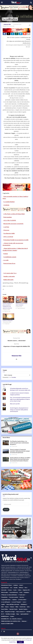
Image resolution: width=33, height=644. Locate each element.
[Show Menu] (2, 2)
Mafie (2, 607)
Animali (21, 585)
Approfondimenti (5, 587)
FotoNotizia (26, 592)
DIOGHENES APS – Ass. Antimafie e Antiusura (11, 619)
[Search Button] (31, 2)
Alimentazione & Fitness (6, 585)
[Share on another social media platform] (28, 34)
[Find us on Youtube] (4, 632)
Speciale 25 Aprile (13, 609)
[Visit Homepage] (16, 2)
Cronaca (10, 590)
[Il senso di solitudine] (8, 316)
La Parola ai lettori (22, 599)
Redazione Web (7, 24)
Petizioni (12, 607)
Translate (13, 377)
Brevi (26, 587)
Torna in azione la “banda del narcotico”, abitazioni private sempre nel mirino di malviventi (20, 451)
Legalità (3, 604)
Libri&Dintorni (24, 604)
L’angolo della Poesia (5, 599)
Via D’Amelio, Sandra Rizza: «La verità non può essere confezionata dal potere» (19, 443)
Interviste (22, 597)
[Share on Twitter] (8, 34)
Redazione (24, 621)
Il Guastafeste (4, 597)
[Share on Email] (25, 34)
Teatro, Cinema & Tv (20, 611)
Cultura (19, 590)
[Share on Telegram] (21, 34)
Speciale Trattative (23, 609)
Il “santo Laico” (22, 595)
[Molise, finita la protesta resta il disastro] (21, 299)
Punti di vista (22, 607)
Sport (2, 611)
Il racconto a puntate (13, 597)
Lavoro (24, 602)
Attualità (15, 587)
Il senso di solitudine (7, 320)
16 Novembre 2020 (17, 24)
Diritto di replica (4, 592)
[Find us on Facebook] (1, 632)
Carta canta (3, 590)
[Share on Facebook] (4, 34)
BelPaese (21, 587)
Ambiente (15, 585)
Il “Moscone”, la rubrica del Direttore (9, 595)
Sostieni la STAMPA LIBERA (7, 623)
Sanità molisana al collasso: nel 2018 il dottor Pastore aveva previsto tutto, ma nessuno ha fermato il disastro (20, 459)
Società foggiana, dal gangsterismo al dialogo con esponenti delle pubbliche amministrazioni (19, 409)
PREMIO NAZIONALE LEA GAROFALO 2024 (10, 621)
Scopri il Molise (4, 609)
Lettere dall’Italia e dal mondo (12, 604)
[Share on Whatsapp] (16, 34)
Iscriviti (6, 509)
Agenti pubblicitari (24, 614)
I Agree (20, 642)
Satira (28, 607)
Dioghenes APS (26, 590)
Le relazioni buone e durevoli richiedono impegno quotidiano (19, 393)
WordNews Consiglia (10, 614)
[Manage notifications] (18, 634)
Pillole (17, 607)
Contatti (12, 616)
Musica (7, 607)
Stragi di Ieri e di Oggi (9, 611)
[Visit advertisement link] (16, 7)
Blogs (17, 614)
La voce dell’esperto (5, 602)
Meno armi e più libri (15, 404)
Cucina (14, 590)
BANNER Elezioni (5, 616)
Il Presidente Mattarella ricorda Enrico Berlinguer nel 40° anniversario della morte (20, 389)
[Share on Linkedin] (12, 34)
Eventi (20, 592)
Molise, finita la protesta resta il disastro (21, 304)
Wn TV (2, 614)
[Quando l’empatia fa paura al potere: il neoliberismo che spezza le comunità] (8, 299)
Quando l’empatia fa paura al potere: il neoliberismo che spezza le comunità (7, 306)
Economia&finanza (14, 592)
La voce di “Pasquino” (16, 602)
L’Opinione (14, 599)
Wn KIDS (28, 611)
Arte (11, 587)
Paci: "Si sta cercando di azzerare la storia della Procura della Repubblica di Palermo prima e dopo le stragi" (20, 399)
